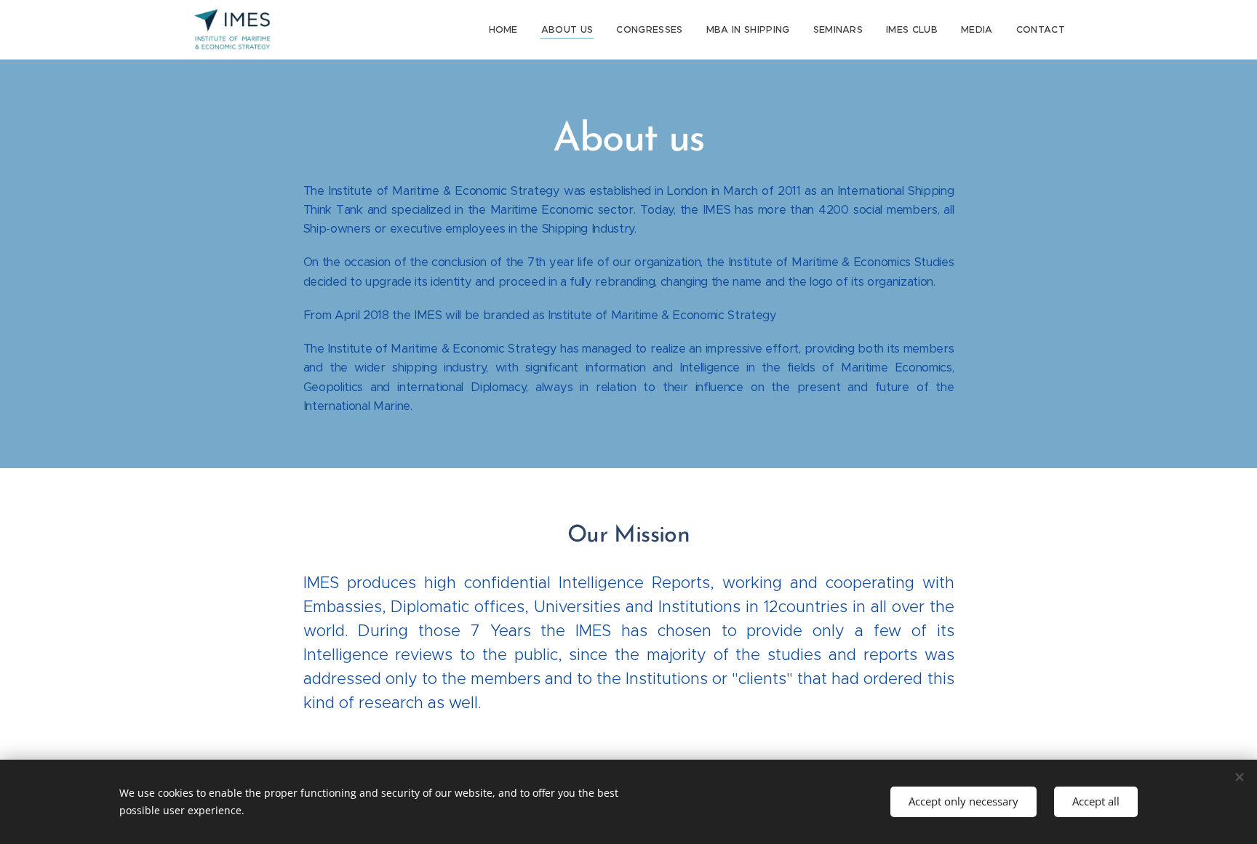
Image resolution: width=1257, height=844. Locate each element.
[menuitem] (507, 30)
